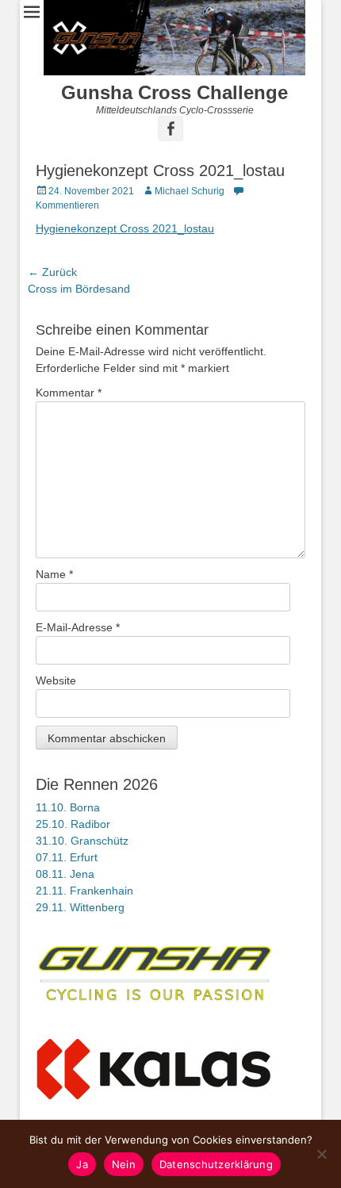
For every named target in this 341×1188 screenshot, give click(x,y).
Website (56, 680)
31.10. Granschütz (82, 840)
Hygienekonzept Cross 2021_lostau (125, 228)
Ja (82, 1164)
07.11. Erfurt (67, 857)
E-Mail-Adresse (78, 627)
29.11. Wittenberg (80, 907)
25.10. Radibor (73, 824)
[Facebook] (170, 128)
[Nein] (321, 1154)
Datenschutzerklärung (216, 1164)
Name (54, 574)
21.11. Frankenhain (84, 890)
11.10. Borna (68, 807)
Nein (124, 1164)
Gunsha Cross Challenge (174, 92)
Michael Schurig (189, 191)
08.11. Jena (65, 874)
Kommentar (69, 392)
